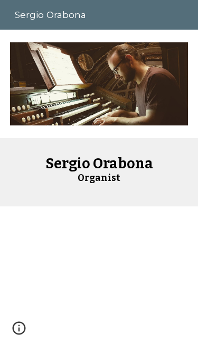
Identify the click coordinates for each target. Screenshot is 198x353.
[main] (99, 172)
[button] (19, 332)
